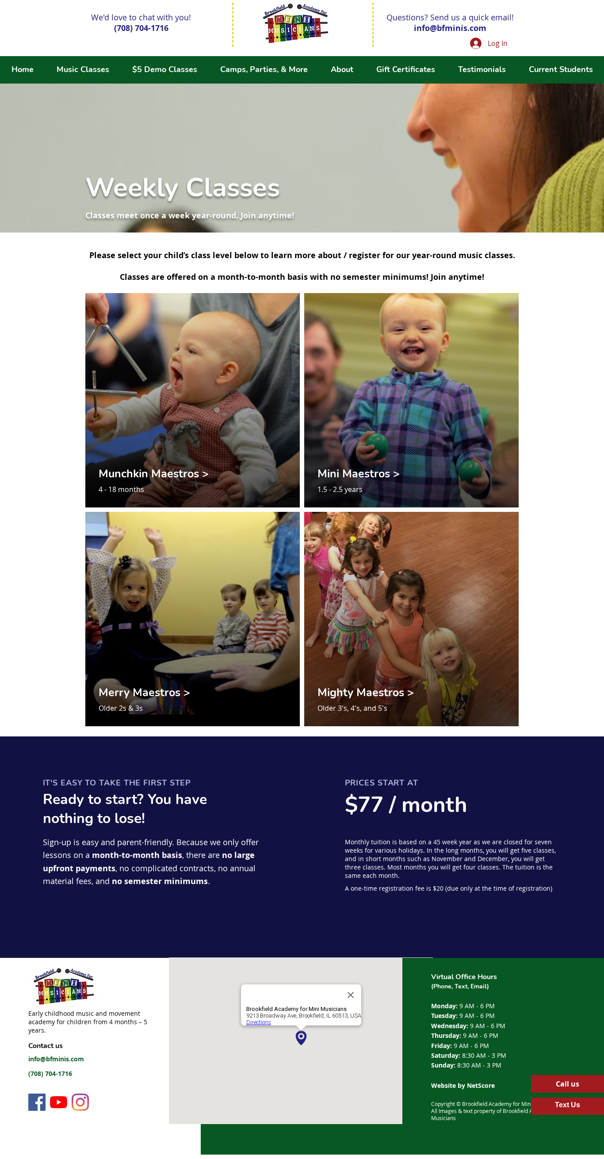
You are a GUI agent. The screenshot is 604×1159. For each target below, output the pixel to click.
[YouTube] (58, 1102)
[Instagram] (80, 1102)
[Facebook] (37, 1102)
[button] (264, 69)
